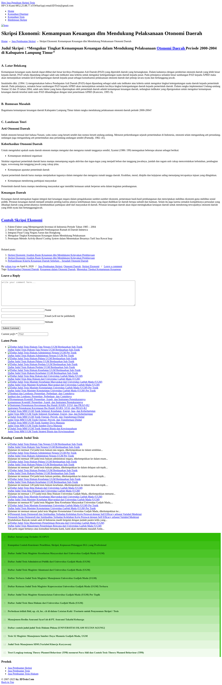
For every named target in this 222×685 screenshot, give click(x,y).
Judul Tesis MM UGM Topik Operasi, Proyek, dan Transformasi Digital (45, 419)
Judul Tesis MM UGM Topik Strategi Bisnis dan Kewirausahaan (41, 431)
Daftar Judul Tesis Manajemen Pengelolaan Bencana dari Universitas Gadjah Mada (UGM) (55, 525)
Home (4, 41)
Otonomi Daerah (171, 48)
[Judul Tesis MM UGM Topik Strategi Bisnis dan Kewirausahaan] (42, 428)
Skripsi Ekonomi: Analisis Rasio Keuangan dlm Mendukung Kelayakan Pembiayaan (51, 255)
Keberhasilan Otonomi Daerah (23, 269)
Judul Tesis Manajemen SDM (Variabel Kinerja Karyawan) (39, 644)
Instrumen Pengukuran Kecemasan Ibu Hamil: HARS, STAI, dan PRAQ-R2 (47, 408)
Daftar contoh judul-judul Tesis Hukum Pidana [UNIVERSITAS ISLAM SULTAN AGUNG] (56, 627)
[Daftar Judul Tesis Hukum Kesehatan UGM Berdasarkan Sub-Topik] (44, 370)
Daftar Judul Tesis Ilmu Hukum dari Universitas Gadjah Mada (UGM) (44, 379)
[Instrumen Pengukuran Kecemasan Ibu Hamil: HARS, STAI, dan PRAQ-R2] (48, 405)
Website (49, 322)
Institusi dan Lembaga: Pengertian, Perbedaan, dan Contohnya (40, 396)
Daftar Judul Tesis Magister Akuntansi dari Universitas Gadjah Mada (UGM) (49, 570)
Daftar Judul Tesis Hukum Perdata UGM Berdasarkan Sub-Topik (41, 367)
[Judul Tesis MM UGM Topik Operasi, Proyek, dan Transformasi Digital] (46, 416)
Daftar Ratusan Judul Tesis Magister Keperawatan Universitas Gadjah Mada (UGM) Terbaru (58, 586)
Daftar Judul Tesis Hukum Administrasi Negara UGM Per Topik (41, 355)
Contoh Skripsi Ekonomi (21, 220)
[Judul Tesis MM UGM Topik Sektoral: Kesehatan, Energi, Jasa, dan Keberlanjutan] (51, 411)
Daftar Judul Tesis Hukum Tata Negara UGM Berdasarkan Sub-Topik (44, 349)
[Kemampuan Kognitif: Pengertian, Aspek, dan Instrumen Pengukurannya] (46, 399)
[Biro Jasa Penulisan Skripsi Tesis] (4, 25)
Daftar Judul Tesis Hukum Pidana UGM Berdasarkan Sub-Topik (41, 361)
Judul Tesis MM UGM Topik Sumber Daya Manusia (35, 425)
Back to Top (7, 682)
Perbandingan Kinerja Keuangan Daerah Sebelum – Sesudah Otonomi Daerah (48, 260)
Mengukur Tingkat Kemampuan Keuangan (99, 269)
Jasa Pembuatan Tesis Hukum (23, 673)
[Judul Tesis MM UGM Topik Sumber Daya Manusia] (36, 422)
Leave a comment (113, 266)
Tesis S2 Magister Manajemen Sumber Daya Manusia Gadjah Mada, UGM (48, 636)
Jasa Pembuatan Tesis (19, 670)
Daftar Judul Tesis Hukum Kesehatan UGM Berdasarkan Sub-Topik (43, 373)
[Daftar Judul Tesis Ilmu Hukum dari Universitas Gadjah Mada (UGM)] (45, 376)
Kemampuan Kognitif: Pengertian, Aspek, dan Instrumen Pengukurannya (45, 402)
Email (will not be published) (60, 316)
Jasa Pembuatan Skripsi (24, 41)
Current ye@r (9, 334)
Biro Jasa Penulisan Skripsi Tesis (18, 2)
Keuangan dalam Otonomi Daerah (57, 269)
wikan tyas (10, 266)
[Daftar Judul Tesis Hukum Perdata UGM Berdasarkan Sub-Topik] (43, 364)
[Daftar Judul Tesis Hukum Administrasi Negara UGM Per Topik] (42, 352)
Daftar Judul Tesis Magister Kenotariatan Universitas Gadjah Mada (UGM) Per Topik (52, 390)
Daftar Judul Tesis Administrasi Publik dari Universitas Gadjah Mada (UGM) (49, 561)
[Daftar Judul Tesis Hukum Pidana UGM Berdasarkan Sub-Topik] (42, 358)
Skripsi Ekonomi (90, 266)
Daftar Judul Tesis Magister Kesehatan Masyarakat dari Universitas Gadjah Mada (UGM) (54, 384)
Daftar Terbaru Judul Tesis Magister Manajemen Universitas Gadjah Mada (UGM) (52, 578)
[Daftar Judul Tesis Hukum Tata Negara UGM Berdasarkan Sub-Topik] (45, 346)
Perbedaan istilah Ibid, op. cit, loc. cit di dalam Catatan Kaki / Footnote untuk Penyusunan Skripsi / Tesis (63, 611)
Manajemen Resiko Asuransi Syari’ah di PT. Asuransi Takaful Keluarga (46, 619)
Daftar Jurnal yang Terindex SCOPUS (28, 536)
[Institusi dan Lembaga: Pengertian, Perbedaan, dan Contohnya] (41, 393)
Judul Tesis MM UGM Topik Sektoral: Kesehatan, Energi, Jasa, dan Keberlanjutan (50, 414)
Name (48, 310)
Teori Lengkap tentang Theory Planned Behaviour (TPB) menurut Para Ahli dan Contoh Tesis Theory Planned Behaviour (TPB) (76, 652)
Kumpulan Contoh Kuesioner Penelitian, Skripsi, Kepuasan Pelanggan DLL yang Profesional (57, 545)
